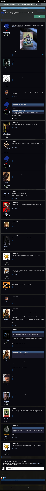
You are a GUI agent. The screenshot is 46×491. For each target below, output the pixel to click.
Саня (6, 261)
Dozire (6, 289)
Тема (12, 487)
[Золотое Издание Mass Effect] (28, 39)
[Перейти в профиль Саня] (6, 256)
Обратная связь (31, 487)
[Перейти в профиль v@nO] (6, 378)
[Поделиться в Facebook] (5, 478)
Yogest (6, 83)
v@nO (6, 384)
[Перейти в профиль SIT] (6, 92)
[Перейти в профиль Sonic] (2, 12)
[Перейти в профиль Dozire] (6, 285)
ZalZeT (6, 436)
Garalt (6, 228)
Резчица (6, 193)
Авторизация (4, 10)
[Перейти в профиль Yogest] (6, 78)
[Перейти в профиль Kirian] (6, 271)
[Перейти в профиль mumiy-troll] (6, 127)
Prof (6, 68)
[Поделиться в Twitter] (3, 478)
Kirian (6, 275)
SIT (6, 95)
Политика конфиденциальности (21, 487)
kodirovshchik (6, 149)
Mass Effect (14, 26)
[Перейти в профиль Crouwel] (6, 412)
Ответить (39, 16)
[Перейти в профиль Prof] (6, 62)
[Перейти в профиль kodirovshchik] (6, 144)
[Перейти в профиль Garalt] (6, 224)
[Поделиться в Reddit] (1, 478)
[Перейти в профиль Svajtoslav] (6, 240)
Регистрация (38, 4)
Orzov (6, 213)
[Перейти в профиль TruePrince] (6, 313)
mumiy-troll (6, 133)
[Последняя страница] (10, 20)
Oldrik (6, 182)
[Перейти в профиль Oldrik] (6, 176)
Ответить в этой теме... (12, 468)
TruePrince (6, 319)
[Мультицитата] (12, 55)
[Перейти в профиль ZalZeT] (6, 430)
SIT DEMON (6, 340)
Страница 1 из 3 (14, 457)
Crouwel (6, 418)
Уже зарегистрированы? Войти (27, 4)
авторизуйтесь (36, 463)
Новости (18, 13)
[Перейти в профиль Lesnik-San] (6, 396)
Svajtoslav (6, 246)
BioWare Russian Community (12, 4)
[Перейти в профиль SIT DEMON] (6, 334)
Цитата (15, 54)
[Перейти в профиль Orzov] (6, 207)
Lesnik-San (6, 401)
